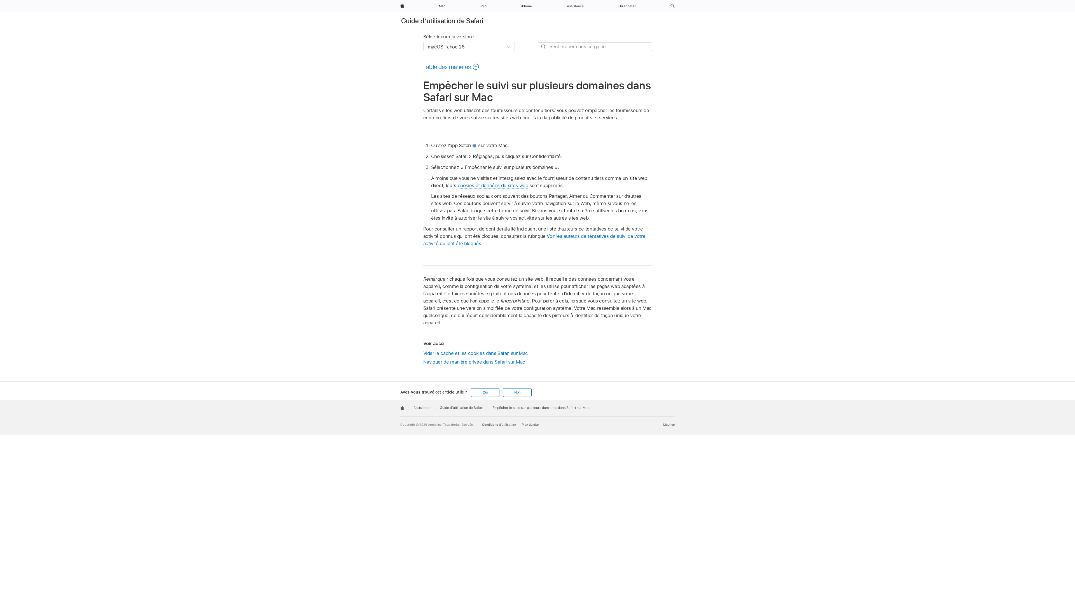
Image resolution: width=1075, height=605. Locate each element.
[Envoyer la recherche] (544, 47)
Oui (485, 392)
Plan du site (530, 425)
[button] (672, 6)
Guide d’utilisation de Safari (442, 21)
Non (517, 392)
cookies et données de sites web (493, 185)
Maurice (669, 425)
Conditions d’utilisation (499, 425)
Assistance (422, 408)
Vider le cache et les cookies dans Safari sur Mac (475, 353)
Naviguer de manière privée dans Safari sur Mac (474, 362)
